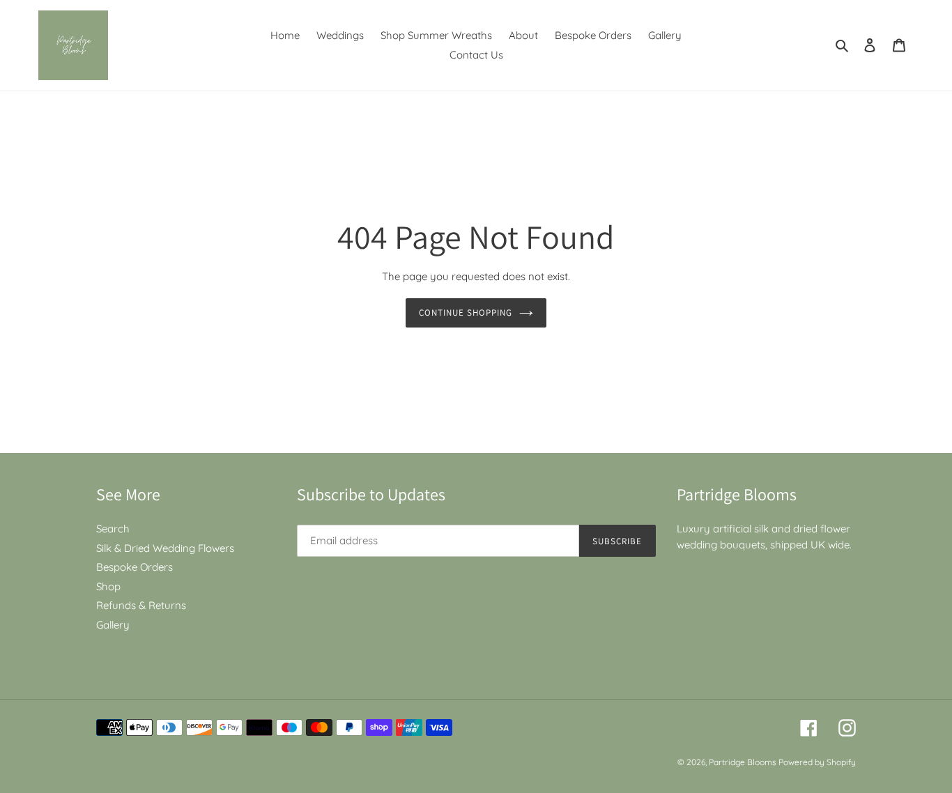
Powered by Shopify (817, 762)
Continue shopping (466, 312)
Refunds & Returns (141, 605)
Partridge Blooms (743, 762)
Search (113, 528)
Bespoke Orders (134, 566)
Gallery (113, 624)
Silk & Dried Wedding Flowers (165, 548)
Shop (108, 586)
